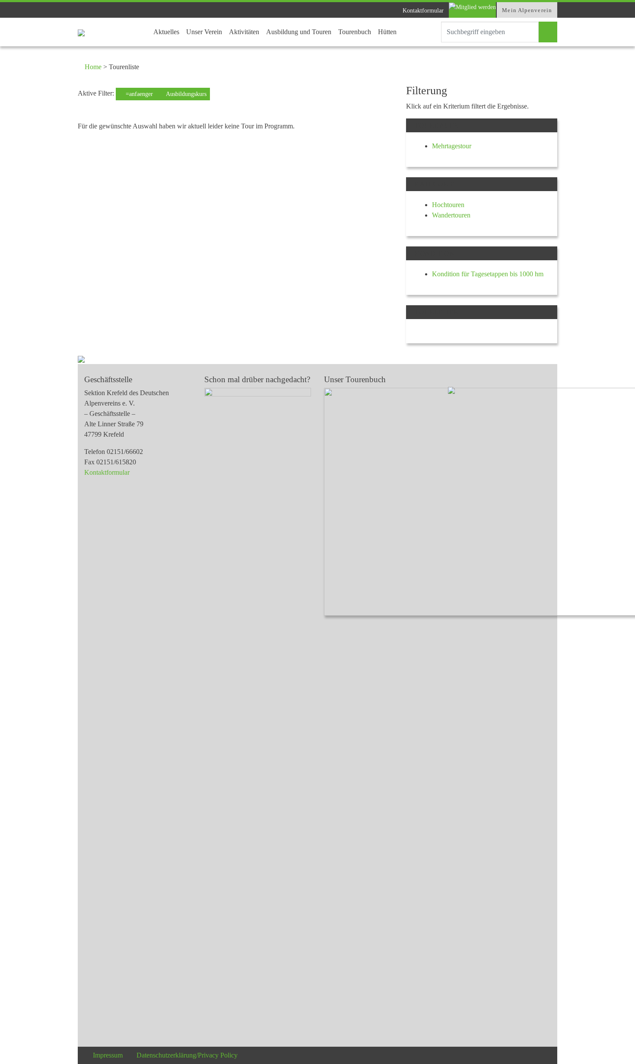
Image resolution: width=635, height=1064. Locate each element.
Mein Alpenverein (527, 10)
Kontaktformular (423, 10)
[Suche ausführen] (548, 32)
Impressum (108, 1055)
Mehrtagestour (451, 146)
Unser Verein (204, 31)
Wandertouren (451, 215)
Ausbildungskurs (185, 94)
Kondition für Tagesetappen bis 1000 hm (487, 274)
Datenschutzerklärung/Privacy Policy (187, 1055)
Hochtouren (448, 204)
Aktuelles (166, 31)
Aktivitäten (244, 31)
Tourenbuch (354, 31)
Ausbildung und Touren (298, 31)
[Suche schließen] (433, 32)
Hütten (387, 31)
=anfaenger (138, 94)
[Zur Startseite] (81, 32)
